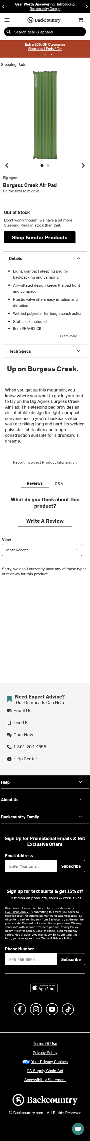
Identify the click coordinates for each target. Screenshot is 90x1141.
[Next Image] (83, 165)
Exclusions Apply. (17, 912)
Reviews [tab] (35, 483)
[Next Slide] (86, 6)
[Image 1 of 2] (42, 165)
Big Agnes (10, 177)
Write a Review (45, 520)
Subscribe (71, 866)
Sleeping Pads (13, 64)
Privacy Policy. (62, 938)
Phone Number (19, 948)
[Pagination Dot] (38, 54)
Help (5, 782)
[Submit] (8, 32)
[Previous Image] (7, 165)
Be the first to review (21, 190)
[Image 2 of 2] (48, 165)
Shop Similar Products (40, 237)
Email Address (19, 855)
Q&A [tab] (59, 483)
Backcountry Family (20, 816)
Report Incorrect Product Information (45, 461)
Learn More (68, 336)
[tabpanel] (45, 540)
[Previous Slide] (3, 6)
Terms (45, 938)
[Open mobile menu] (7, 20)
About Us (9, 799)
